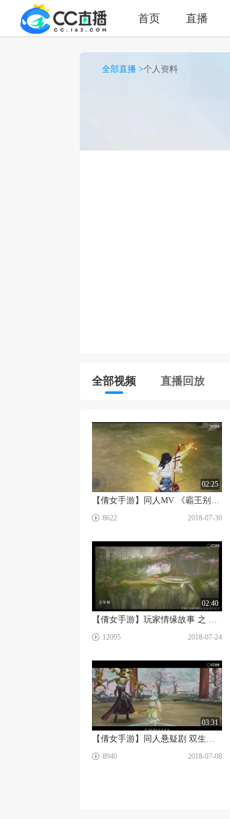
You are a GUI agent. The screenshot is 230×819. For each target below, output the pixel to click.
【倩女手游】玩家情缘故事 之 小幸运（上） (157, 619)
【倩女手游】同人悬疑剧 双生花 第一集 (157, 738)
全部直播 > (123, 69)
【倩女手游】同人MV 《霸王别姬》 (157, 500)
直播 (197, 18)
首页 (149, 18)
